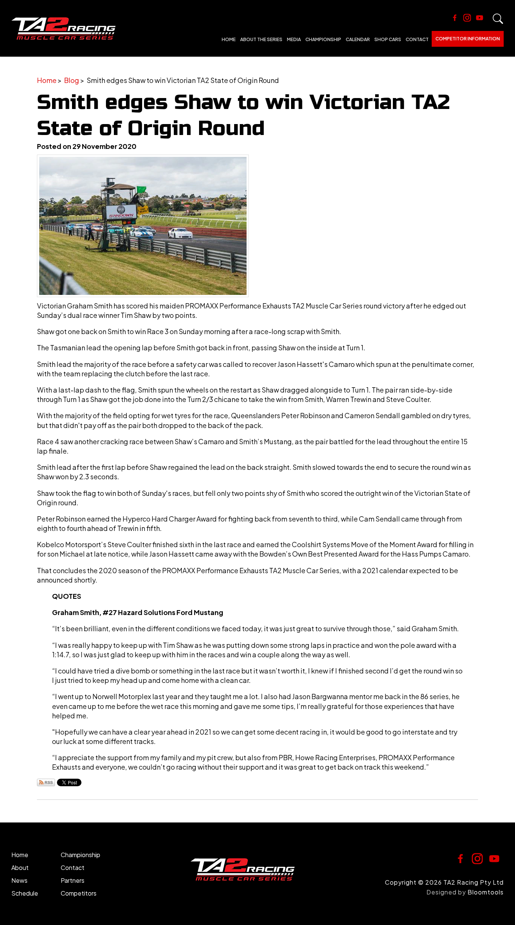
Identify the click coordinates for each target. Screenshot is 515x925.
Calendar (358, 39)
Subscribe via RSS (46, 782)
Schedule (24, 893)
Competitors (79, 893)
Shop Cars (387, 39)
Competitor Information (467, 38)
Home (229, 39)
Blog (71, 80)
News (19, 880)
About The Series (261, 39)
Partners (72, 880)
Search (498, 19)
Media (294, 39)
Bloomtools (485, 892)
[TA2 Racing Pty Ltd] (63, 28)
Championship (323, 39)
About (20, 867)
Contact (417, 39)
